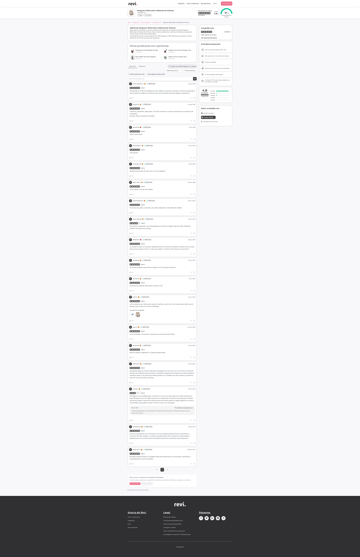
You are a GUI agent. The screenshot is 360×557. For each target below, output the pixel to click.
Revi (129, 22)
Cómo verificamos (193, 3)
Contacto (148, 15)
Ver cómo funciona (147, 483)
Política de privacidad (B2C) (172, 524)
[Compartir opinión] (191, 98)
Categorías (135, 22)
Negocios (181, 3)
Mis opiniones (205, 3)
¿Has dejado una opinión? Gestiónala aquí (177, 534)
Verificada (151, 83)
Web (140, 15)
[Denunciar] (194, 98)
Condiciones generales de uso (173, 520)
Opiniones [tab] (132, 66)
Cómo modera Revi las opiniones (174, 531)
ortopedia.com (156, 22)
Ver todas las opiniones (209, 38)
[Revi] (133, 3)
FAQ (129, 524)
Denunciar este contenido (139, 490)
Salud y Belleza (145, 22)
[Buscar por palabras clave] (195, 78)
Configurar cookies (169, 527)
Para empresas (226, 3)
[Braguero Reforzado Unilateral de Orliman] (137, 314)
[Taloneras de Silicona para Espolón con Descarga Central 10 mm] (132, 314)
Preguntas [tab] (142, 66)
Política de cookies (169, 517)
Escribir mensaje (208, 113)
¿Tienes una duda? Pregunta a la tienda (183, 66)
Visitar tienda (208, 117)
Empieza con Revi (135, 483)
